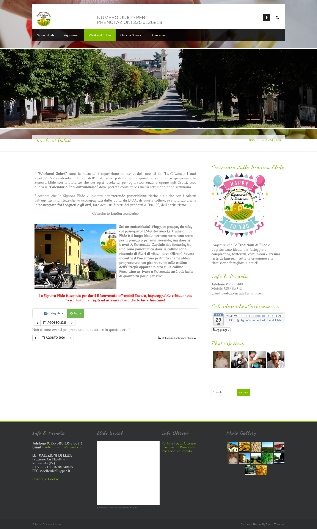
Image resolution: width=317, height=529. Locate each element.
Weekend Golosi (100, 35)
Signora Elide (46, 35)
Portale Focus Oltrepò (179, 442)
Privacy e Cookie (45, 478)
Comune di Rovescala (178, 446)
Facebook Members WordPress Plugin (118, 507)
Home (252, 139)
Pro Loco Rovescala (177, 450)
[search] (277, 17)
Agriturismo (71, 35)
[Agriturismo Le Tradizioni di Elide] (43, 25)
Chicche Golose (130, 35)
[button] (176, 338)
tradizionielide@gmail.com (242, 292)
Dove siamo (158, 35)
